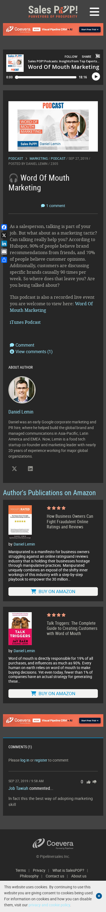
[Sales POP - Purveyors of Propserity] (53, 11)
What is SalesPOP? (68, 870)
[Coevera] (53, 843)
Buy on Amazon (56, 591)
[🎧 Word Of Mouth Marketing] (53, 125)
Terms (20, 870)
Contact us (55, 876)
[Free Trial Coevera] (53, 29)
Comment (24, 345)
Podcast (15, 158)
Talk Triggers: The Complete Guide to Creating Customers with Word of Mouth (72, 628)
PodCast (58, 158)
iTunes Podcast (26, 322)
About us (78, 876)
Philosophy (29, 876)
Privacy (39, 870)
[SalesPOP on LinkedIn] (30, 469)
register (41, 760)
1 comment (55, 205)
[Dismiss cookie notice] (99, 896)
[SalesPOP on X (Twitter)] (14, 469)
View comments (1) (34, 352)
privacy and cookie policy (49, 904)
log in (24, 760)
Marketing (39, 158)
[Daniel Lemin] (22, 389)
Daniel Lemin (37, 163)
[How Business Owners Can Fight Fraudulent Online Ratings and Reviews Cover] (20, 521)
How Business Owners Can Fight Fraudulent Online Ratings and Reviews (70, 521)
